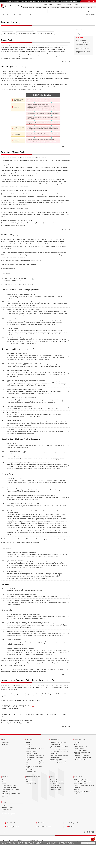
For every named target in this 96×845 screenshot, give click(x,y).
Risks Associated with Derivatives (10, 789)
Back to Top (66, 61)
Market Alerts (53, 753)
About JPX (90, 1)
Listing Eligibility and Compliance (82, 781)
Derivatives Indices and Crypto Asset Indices (35, 749)
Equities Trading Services (56, 781)
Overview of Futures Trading (9, 785)
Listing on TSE (77, 742)
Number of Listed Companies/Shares (59, 749)
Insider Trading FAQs (9, 33)
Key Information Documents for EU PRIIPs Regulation (11, 794)
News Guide (5, 744)
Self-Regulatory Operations (81, 779)
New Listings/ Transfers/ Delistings (59, 751)
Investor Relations (6, 809)
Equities (28, 742)
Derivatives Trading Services (57, 783)
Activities (76, 789)
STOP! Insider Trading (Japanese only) (13, 225)
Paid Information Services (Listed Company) (34, 758)
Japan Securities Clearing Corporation (69, 1)
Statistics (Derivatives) (31, 753)
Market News (5, 742)
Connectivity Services (55, 787)
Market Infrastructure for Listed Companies (82, 753)
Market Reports (6, 791)
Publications (77, 787)
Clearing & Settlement (79, 748)
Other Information (54, 757)
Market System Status (55, 789)
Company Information (7, 807)
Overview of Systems (55, 779)
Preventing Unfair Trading (19, 14)
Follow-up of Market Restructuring (82, 757)
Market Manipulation (9, 268)
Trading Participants (31, 783)
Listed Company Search (56, 744)
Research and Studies (7, 815)
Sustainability (5, 811)
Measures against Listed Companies (59, 755)
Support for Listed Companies (81, 755)
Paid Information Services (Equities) (35, 755)
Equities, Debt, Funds (79, 739)
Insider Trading (30, 14)
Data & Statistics (30, 739)
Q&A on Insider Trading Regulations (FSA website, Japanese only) (21, 260)
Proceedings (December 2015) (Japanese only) (16, 723)
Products (76, 744)
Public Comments (30, 781)
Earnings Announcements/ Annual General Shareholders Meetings (58, 760)
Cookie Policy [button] (61, 844)
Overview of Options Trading (9, 787)
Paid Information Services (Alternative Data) (35, 763)
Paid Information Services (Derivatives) (35, 761)
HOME (2, 14)
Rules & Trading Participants (33, 776)
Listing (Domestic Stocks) (80, 750)
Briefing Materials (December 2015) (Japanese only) (17, 720)
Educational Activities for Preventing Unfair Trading (17, 220)
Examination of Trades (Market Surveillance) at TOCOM (83, 43)
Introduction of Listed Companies (58, 763)
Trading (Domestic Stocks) (80, 746)
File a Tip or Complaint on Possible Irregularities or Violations (82, 792)
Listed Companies (54, 739)
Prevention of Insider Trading (45, 30)
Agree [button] (88, 843)
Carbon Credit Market (79, 759)
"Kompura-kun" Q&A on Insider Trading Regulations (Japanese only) (22, 542)
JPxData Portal (29, 769)
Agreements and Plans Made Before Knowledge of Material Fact (36, 33)
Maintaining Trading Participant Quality (84, 785)
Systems (52, 776)
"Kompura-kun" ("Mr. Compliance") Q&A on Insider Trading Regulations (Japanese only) (27, 223)
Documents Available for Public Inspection (34, 766)
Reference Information (8, 797)
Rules (27, 779)
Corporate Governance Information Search (59, 747)
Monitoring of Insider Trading (25, 30)
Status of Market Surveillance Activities (83, 51)
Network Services (54, 785)
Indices (28, 746)
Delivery (4, 783)
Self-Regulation (9, 14)
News (3, 739)
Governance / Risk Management (10, 813)
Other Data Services (31, 771)
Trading (4, 781)
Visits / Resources (6, 817)
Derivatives (29, 744)
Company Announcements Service (58, 742)
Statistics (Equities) (31, 751)
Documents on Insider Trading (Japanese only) (16, 208)
